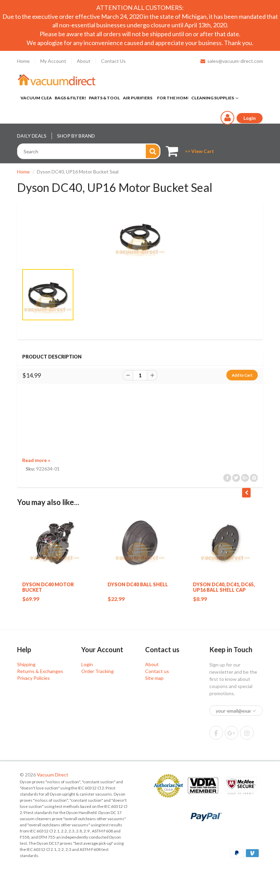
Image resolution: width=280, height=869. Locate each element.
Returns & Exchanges (40, 671)
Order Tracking (97, 671)
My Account (53, 61)
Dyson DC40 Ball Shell (138, 584)
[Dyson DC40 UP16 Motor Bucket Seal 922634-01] (140, 237)
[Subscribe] (254, 710)
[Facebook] (216, 733)
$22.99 (116, 598)
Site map (154, 678)
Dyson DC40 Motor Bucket (48, 587)
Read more (36, 460)
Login (87, 664)
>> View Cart (199, 151)
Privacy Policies (33, 678)
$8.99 (200, 598)
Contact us (157, 671)
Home (23, 61)
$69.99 (30, 598)
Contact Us (113, 61)
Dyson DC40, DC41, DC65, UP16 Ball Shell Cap (224, 587)
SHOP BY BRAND (76, 136)
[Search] (152, 151)
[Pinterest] (231, 733)
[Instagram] (247, 733)
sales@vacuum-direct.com (235, 61)
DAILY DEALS (31, 136)
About (83, 61)
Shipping (26, 664)
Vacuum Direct (52, 774)
